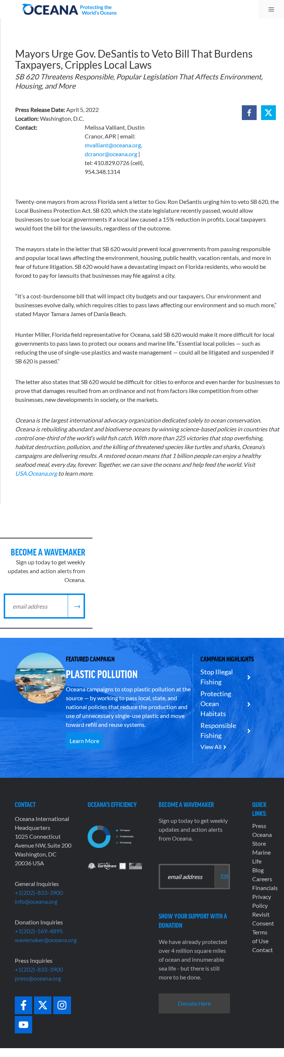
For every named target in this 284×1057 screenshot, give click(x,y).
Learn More (84, 740)
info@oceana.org (36, 901)
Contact (262, 949)
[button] (249, 112)
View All (211, 746)
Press (259, 825)
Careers (262, 878)
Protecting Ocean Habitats (215, 704)
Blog (258, 869)
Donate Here (194, 1003)
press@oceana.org (38, 978)
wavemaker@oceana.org (46, 939)
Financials (265, 887)
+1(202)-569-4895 (39, 930)
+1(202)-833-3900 (39, 892)
